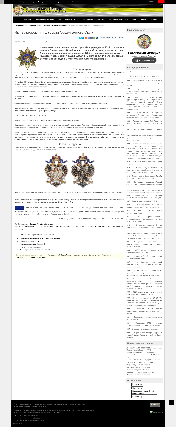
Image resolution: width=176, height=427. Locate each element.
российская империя (106, 226)
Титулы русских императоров (31, 247)
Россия (144, 20)
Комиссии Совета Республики (138, 367)
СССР (134, 20)
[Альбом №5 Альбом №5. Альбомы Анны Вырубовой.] (137, 387)
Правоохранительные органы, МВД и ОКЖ (36, 249)
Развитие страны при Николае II (32, 244)
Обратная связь (26, 415)
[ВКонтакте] (83, 38)
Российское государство (94, 20)
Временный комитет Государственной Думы (143, 359)
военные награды (71, 226)
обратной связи (79, 404)
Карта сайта (37, 415)
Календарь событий (45, 2)
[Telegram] (89, 38)
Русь (60, 20)
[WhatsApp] (94, 38)
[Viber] (91, 38)
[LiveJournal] (97, 38)
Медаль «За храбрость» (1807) (138, 350)
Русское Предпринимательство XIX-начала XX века (40, 238)
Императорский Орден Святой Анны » (32, 257)
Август (155, 72)
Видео (33, 2)
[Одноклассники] (86, 38)
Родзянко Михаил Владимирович (139, 347)
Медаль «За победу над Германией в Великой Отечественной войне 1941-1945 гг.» (142, 354)
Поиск (154, 20)
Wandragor (36, 418)
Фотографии (24, 2)
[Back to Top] (171, 402)
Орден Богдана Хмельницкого (138, 364)
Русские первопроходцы (29, 241)
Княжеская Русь (72, 20)
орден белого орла (27, 226)
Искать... (152, 2)
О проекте (16, 415)
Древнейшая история (45, 20)
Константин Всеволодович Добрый (140, 372)
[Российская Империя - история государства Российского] (40, 10)
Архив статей (76, 2)
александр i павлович (53, 226)
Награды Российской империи (55, 25)
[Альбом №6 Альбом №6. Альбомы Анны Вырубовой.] (137, 384)
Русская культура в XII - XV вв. (138, 369)
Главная (28, 20)
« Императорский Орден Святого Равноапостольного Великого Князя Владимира (78, 255)
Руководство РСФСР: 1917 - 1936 (139, 362)
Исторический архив (62, 2)
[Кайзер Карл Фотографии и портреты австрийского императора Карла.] (137, 396)
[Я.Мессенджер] (80, 38)
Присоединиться (146, 60)
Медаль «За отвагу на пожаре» (138, 374)
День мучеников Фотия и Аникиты (144, 76)
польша (40, 226)
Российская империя (118, 20)
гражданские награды (88, 226)
